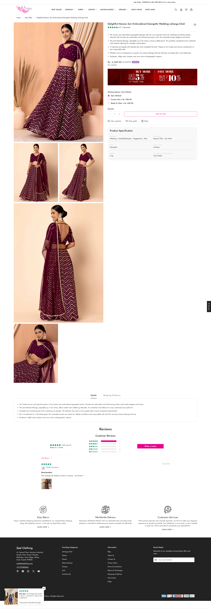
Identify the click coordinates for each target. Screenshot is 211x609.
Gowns (91, 9)
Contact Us (111, 559)
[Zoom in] (99, 27)
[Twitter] (33, 571)
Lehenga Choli (67, 551)
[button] (191, 9)
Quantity (111, 109)
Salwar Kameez (107, 9)
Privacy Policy (112, 563)
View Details (157, 156)
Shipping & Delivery (115, 574)
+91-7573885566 (22, 567)
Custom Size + (121, 99)
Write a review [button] (150, 446)
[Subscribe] (192, 559)
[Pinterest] (17, 571)
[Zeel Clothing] (24, 10)
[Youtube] (39, 571)
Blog (109, 551)
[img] (46, 464)
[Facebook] (23, 571)
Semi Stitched (116, 95)
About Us (111, 555)
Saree (80, 9)
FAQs (110, 581)
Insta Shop (150, 9)
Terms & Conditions (115, 566)
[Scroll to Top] (206, 597)
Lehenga (69, 9)
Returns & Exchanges (115, 570)
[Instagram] (28, 571)
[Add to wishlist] (194, 24)
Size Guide (112, 578)
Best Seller (57, 9)
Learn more (42, 527)
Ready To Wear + (122, 103)
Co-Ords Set (66, 574)
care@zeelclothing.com (24, 563)
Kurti (63, 570)
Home (18, 17)
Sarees (64, 555)
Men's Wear (136, 9)
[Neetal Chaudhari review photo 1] (46, 484)
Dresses (122, 9)
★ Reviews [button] (209, 306)
